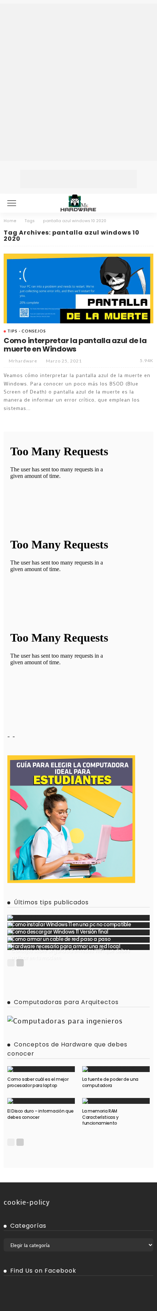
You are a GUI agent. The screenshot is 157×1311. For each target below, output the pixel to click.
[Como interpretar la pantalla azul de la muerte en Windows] (78, 288)
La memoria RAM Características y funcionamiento (100, 1117)
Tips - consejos (26, 331)
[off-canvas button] (11, 203)
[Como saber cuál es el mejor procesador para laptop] (41, 1069)
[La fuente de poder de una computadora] (116, 1069)
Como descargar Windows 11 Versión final (59, 931)
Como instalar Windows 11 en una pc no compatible (71, 924)
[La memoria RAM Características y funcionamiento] (116, 1101)
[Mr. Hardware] (78, 202)
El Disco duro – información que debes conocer (40, 1114)
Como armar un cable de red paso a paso (60, 939)
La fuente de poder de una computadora (110, 1082)
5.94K (146, 360)
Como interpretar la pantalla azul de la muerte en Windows (75, 344)
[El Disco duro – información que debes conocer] (41, 1101)
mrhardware (23, 361)
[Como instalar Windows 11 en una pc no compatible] (78, 918)
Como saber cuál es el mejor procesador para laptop (37, 1082)
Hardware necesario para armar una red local (65, 946)
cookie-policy (27, 1201)
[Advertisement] (78, 82)
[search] (143, 203)
